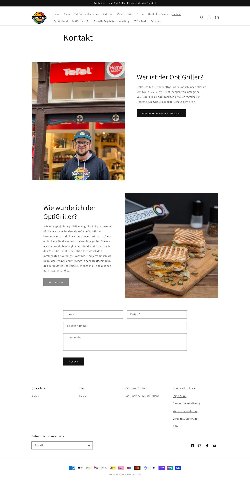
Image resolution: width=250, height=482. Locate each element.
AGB (175, 426)
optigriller (120, 474)
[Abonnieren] (89, 445)
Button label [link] (56, 282)
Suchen (35, 396)
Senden (73, 361)
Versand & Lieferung (185, 419)
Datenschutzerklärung (186, 403)
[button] (202, 17)
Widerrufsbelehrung (185, 411)
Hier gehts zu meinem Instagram (161, 113)
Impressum (179, 396)
